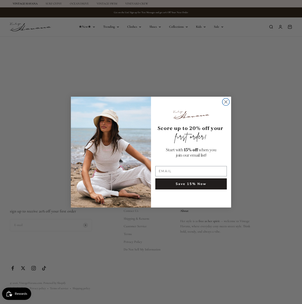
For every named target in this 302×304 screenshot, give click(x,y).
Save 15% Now (191, 184)
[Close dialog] (225, 102)
